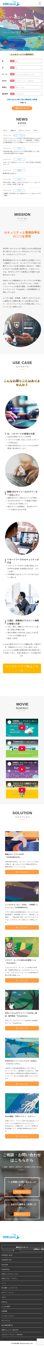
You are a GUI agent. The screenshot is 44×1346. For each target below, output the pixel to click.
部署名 (4, 87)
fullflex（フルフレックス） (10, 1274)
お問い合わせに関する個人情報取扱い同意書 (22, 99)
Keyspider (5, 1264)
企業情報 (4, 1311)
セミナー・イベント (24, 130)
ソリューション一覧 (8, 1250)
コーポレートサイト (8, 1316)
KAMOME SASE (7, 1255)
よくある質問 (6, 1306)
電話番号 (5, 94)
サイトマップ (6, 1320)
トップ (4, 1283)
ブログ (36, 130)
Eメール (5, 74)
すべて (5, 130)
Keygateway (6, 1269)
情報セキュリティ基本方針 (10, 1330)
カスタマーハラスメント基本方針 (12, 1334)
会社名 (4, 81)
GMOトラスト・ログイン (10, 1278)
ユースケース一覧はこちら (22, 668)
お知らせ (13, 130)
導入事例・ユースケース (9, 1288)
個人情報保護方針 (7, 1325)
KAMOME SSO (7, 1260)
